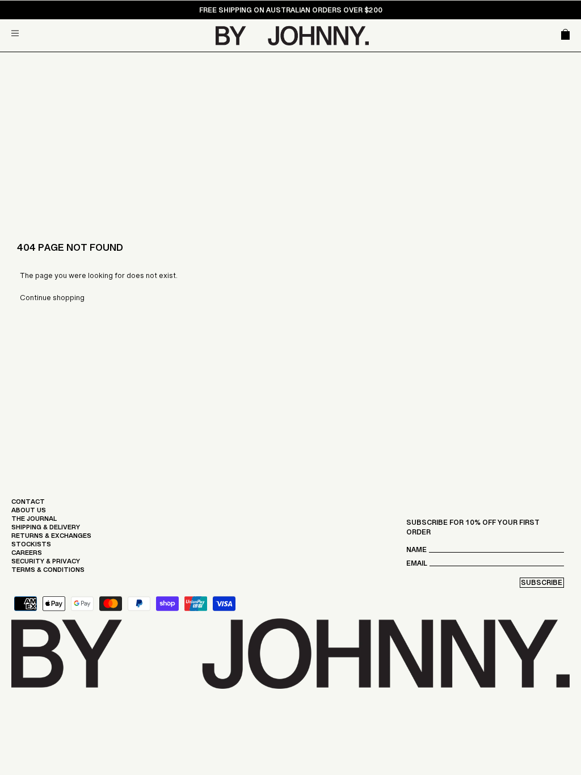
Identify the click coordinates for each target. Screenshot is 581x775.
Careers (26, 555)
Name (416, 552)
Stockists (31, 547)
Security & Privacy (45, 564)
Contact (28, 504)
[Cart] (565, 35)
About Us (28, 513)
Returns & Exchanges (51, 538)
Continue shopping (52, 300)
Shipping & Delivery (45, 530)
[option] (290, 12)
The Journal (34, 521)
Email (416, 566)
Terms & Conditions (48, 572)
